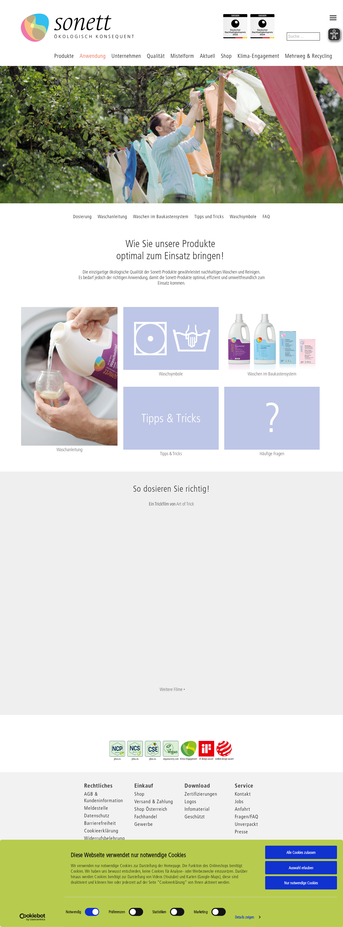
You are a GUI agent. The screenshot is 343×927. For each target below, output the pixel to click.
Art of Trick (185, 504)
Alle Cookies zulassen (301, 852)
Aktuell (207, 56)
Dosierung (82, 216)
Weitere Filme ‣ (172, 689)
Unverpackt (246, 824)
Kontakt (243, 794)
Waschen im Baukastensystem (160, 216)
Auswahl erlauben (301, 867)
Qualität (156, 56)
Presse (241, 832)
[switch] (136, 912)
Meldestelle (96, 808)
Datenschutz (96, 816)
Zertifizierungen (201, 794)
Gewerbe (143, 824)
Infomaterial (197, 809)
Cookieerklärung (101, 831)
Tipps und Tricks (209, 216)
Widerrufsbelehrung (104, 838)
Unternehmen (126, 56)
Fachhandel (145, 817)
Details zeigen (244, 917)
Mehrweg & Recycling (308, 56)
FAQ (266, 216)
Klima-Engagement (258, 56)
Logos (190, 801)
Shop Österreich (150, 809)
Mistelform (182, 56)
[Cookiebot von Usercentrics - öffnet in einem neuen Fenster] (32, 917)
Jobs (239, 801)
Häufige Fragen (272, 453)
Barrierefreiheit (100, 823)
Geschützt (195, 817)
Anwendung (93, 56)
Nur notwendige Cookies (301, 882)
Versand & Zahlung (153, 801)
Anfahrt (242, 809)
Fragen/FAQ (246, 817)
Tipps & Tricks (171, 453)
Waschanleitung (112, 216)
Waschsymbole (243, 216)
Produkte (64, 56)
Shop (226, 56)
